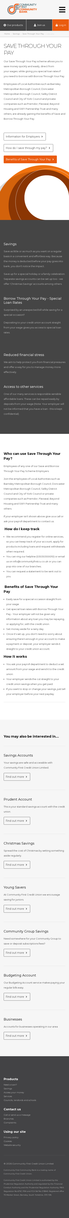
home (7, 34)
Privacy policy (11, 1137)
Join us (40, 25)
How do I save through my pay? (27, 148)
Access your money (14, 1092)
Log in (62, 25)
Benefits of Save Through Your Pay (29, 159)
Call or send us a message (17, 1114)
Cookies (8, 1141)
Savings (8, 1088)
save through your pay (33, 34)
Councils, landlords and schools (20, 1100)
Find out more (15, 776)
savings (16, 34)
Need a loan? (10, 1084)
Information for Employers (23, 136)
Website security (12, 1145)
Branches (9, 1118)
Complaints (10, 1122)
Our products (14, 25)
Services (8, 1096)
